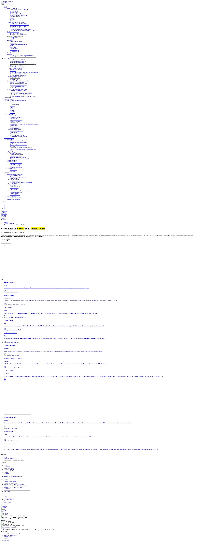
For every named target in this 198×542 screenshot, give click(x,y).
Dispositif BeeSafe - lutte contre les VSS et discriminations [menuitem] (24, 124)
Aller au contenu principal (7, 1)
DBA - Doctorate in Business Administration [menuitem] (21, 93)
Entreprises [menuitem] (6, 172)
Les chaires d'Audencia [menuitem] (15, 164)
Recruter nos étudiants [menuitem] (15, 175)
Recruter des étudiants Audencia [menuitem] (15, 174)
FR (4, 205)
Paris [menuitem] (11, 103)
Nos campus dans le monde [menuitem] (16, 33)
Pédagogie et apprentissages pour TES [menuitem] (19, 158)
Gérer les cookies (5, 540)
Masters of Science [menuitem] (14, 79)
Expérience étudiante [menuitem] (9, 99)
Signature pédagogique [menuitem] (15, 153)
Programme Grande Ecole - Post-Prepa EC (14, 484)
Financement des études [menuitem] (16, 117)
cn (4, 208)
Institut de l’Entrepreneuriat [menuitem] (16, 131)
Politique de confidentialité (10, 535)
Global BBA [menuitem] (13, 71)
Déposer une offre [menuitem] (14, 178)
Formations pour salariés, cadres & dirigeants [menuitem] (21, 182)
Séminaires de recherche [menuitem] (16, 167)
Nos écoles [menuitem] (9, 54)
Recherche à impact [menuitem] (11, 161)
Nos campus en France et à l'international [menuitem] (17, 100)
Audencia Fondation (9, 498)
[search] (1, 203)
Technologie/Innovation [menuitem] (16, 156)
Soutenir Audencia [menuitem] (11, 196)
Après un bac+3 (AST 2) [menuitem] (16, 65)
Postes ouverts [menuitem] (13, 170)
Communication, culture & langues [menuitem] (18, 142)
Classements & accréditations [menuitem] (17, 14)
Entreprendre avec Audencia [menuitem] (14, 129)
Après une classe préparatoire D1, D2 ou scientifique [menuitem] (23, 64)
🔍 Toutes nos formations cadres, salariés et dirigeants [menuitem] (23, 96)
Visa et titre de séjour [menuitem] (15, 127)
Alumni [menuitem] (12, 18)
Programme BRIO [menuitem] (14, 189)
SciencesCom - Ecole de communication (13, 476)
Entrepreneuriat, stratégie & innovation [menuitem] (19, 140)
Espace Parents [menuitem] (13, 20)
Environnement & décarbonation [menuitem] (18, 27)
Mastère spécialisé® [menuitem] (15, 78)
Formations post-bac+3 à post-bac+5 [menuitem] (16, 76)
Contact (6, 475)
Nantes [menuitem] (11, 102)
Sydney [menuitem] (12, 111)
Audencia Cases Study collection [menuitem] (18, 157)
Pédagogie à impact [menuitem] (11, 152)
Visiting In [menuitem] (12, 171)
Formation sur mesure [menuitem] (15, 181)
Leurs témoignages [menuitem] (14, 50)
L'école (5, 465)
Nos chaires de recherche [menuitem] (16, 192)
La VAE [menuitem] (12, 39)
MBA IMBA (7, 491)
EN (4, 207)
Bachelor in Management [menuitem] (16, 69)
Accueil (6, 222)
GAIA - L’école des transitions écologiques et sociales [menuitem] (23, 57)
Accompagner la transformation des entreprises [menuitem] (18, 190)
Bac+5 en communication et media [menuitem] (18, 85)
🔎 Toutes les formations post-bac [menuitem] (18, 75)
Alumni (5, 496)
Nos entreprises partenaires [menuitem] (13, 199)
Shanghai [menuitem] (12, 110)
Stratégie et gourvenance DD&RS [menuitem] (18, 23)
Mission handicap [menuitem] (14, 188)
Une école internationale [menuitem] (13, 32)
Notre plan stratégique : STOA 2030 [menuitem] (19, 9)
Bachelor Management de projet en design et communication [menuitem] (24, 72)
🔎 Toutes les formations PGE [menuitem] (17, 66)
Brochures (6, 473)
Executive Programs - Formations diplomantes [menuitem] (21, 92)
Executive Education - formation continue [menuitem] (17, 89)
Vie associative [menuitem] (13, 115)
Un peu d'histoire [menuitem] (14, 11)
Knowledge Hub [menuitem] (14, 125)
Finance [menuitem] (12, 143)
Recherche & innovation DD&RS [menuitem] (18, 26)
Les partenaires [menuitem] (13, 132)
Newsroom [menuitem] (9, 40)
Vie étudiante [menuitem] (10, 114)
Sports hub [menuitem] (12, 19)
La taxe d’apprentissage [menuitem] (15, 197)
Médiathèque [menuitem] (13, 43)
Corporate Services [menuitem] (14, 193)
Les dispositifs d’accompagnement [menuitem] (18, 136)
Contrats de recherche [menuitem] (15, 165)
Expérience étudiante (9, 223)
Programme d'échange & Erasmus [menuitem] (18, 34)
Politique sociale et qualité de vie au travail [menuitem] (20, 29)
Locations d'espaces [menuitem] (15, 195)
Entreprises (6, 472)
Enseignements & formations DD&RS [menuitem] (19, 25)
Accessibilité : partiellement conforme (13, 534)
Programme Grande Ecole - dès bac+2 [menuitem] (16, 59)
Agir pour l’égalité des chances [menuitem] (14, 183)
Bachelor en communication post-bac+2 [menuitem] (19, 83)
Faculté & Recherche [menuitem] (9, 138)
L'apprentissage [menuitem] (13, 37)
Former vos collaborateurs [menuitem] (13, 179)
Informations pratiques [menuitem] (15, 128)
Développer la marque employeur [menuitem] (18, 177)
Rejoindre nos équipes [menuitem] (12, 52)
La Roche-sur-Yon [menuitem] (14, 104)
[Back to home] (4, 2)
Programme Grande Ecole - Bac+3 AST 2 (14, 487)
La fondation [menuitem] (13, 185)
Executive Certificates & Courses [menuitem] (18, 90)
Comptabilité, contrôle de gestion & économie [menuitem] (21, 147)
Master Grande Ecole (9, 468)
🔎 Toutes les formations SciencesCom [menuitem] (19, 88)
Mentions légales (8, 536)
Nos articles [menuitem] (13, 47)
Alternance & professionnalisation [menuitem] (15, 36)
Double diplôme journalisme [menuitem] (17, 86)
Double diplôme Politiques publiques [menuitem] (19, 73)
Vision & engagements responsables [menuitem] (15, 22)
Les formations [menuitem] (7, 58)
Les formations (7, 466)
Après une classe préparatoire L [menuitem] (17, 62)
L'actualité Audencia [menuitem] (12, 45)
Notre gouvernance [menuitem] (14, 12)
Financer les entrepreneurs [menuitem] (16, 133)
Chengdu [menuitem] (12, 107)
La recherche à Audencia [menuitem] (16, 163)
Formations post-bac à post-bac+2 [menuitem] (15, 68)
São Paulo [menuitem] (12, 108)
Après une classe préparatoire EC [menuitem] (18, 61)
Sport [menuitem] (11, 150)
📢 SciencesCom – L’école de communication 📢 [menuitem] (22, 55)
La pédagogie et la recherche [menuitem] (17, 135)
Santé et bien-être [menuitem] (14, 122)
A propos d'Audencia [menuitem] (12, 8)
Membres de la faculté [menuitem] (12, 160)
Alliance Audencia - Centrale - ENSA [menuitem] (19, 15)
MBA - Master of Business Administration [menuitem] (20, 94)
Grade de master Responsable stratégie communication (17, 490)
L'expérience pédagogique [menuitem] (16, 154)
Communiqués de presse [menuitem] (16, 41)
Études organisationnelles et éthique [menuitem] (18, 145)
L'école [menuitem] (5, 7)
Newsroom (6, 500)
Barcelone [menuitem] (12, 113)
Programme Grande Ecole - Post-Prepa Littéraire (15, 486)
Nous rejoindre (7, 502)
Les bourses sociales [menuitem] (15, 186)
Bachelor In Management (10, 481)
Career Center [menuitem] (13, 118)
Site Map (6, 538)
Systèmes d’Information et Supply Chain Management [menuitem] (23, 149)
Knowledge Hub (8, 499)
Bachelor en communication (10, 483)
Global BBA (7, 488)
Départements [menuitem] (10, 139)
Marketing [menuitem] (12, 146)
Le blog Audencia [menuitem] (14, 51)
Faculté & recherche (9, 471)
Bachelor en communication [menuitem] (17, 82)
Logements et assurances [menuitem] (16, 120)
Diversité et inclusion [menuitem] (15, 121)
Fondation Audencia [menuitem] (15, 16)
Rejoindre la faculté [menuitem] (11, 168)
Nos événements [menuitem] (14, 48)
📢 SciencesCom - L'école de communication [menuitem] (18, 81)
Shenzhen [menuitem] (12, 106)
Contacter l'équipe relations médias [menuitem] (18, 44)
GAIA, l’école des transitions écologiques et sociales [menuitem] (23, 30)
